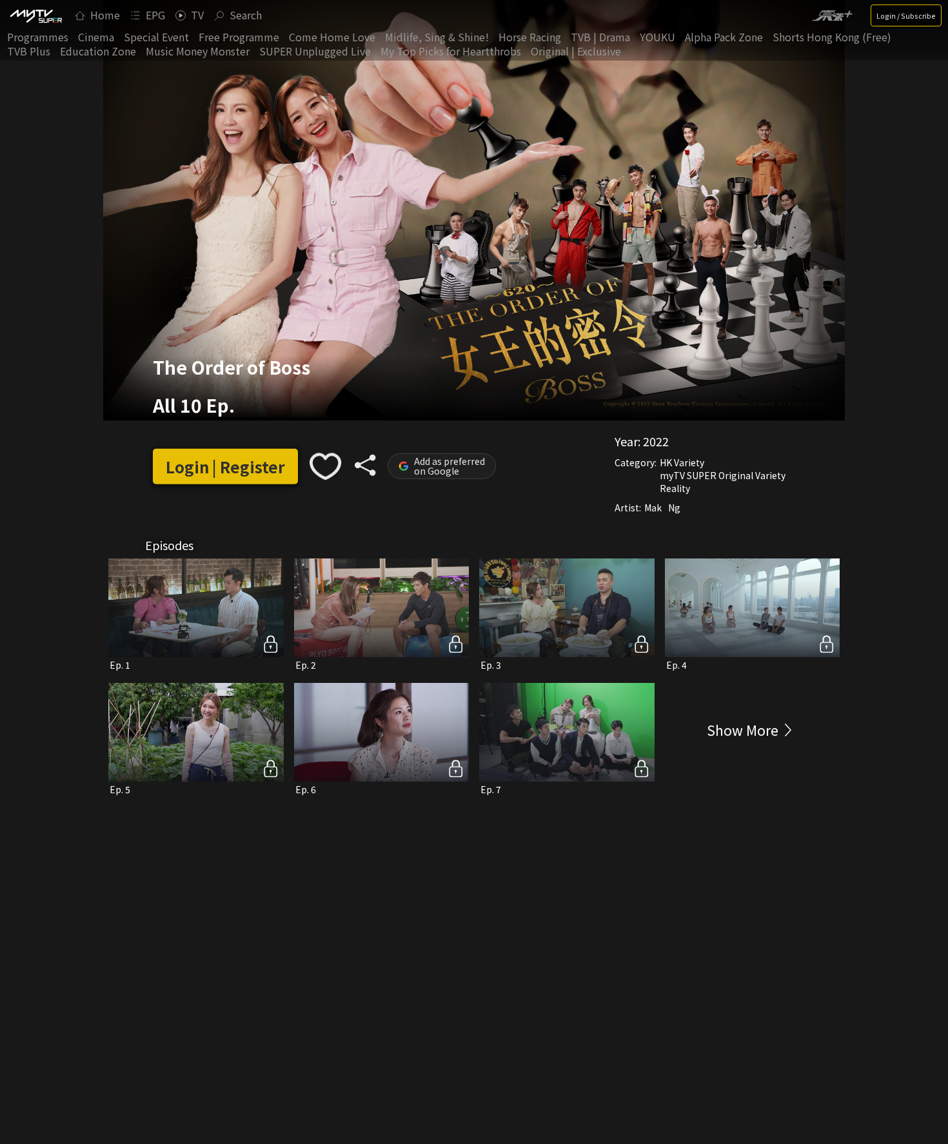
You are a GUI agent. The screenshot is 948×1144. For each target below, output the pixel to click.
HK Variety (682, 462)
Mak (653, 507)
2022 (656, 441)
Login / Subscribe (906, 15)
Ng (674, 507)
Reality (675, 488)
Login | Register (225, 466)
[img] (35, 15)
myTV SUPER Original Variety (722, 475)
